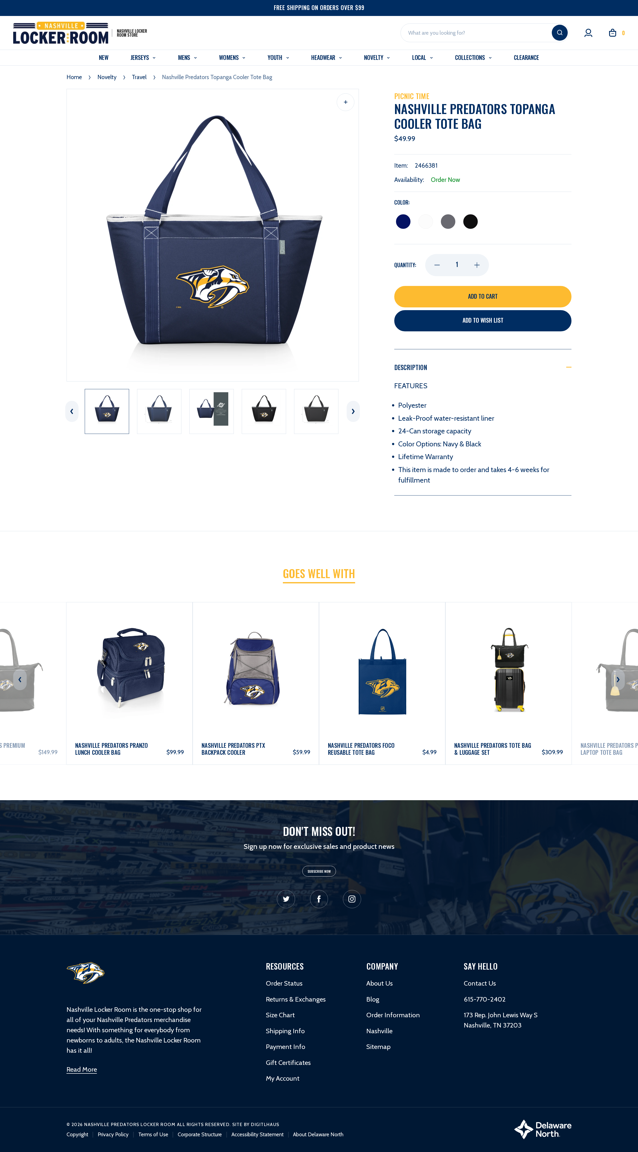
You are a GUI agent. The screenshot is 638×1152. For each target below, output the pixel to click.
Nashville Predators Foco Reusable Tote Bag (235, 749)
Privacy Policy (113, 1134)
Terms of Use (153, 1134)
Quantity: (405, 265)
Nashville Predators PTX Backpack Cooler (107, 749)
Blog (372, 999)
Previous (72, 411)
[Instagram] (352, 899)
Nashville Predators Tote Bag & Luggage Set (366, 749)
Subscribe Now (319, 871)
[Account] (588, 33)
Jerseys (141, 57)
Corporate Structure (200, 1134)
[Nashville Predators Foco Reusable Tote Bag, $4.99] (256, 651)
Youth (276, 57)
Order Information (393, 1015)
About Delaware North (318, 1134)
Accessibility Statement (258, 1134)
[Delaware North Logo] (542, 1128)
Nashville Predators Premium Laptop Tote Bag (492, 749)
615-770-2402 (485, 999)
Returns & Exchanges (296, 999)
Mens (185, 57)
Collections (470, 57)
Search (560, 33)
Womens (229, 57)
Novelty (374, 57)
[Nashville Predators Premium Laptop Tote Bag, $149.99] (508, 651)
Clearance (526, 57)
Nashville (379, 1031)
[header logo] (86, 973)
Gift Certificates (288, 1062)
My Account (283, 1078)
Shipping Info (285, 1031)
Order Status (284, 983)
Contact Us (480, 983)
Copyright (77, 1134)
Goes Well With (319, 573)
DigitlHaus (265, 1124)
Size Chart (280, 1015)
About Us (379, 983)
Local (420, 57)
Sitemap (378, 1046)
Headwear (324, 57)
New (103, 57)
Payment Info (285, 1046)
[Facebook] (319, 899)
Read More (82, 1069)
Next (353, 411)
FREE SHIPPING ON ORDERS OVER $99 (319, 7)
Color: (402, 202)
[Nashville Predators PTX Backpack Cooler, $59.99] (129, 651)
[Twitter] (286, 899)
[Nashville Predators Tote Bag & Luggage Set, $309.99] (382, 651)
